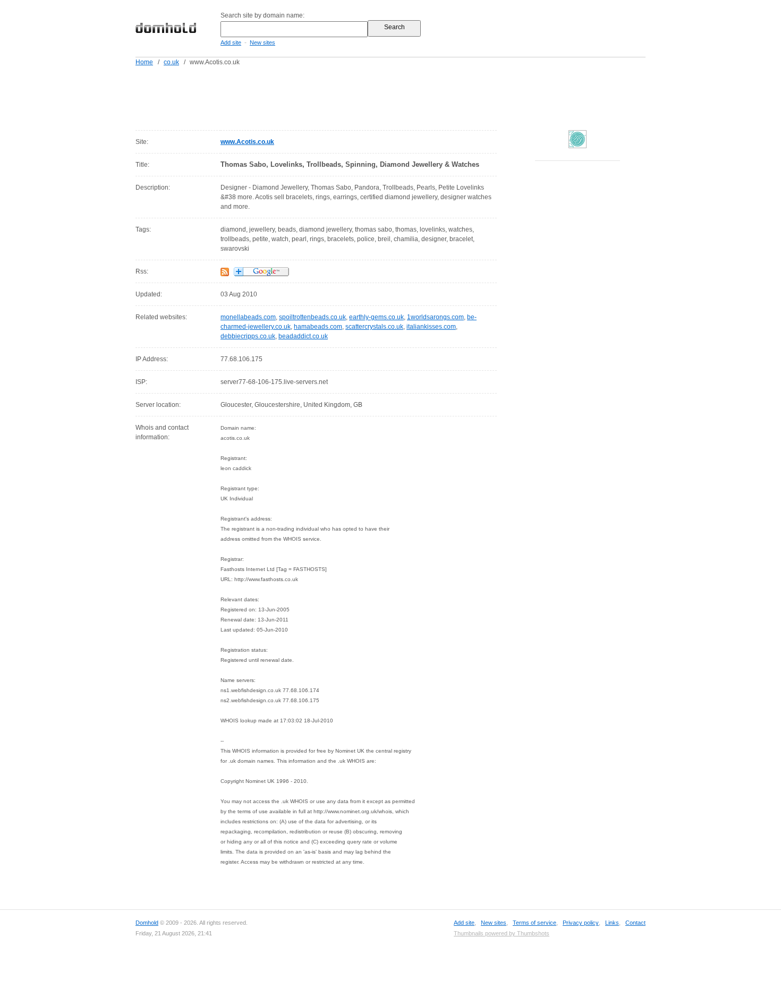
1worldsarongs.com (435, 317)
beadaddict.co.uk (303, 336)
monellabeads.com (248, 317)
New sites (262, 42)
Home (144, 62)
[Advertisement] (410, 96)
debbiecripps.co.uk (247, 336)
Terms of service (534, 922)
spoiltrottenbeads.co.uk (312, 317)
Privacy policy (581, 922)
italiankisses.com (431, 326)
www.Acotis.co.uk (247, 142)
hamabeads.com (318, 326)
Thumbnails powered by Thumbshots (501, 933)
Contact (635, 922)
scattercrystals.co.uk (374, 326)
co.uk (171, 62)
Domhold (146, 922)
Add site (230, 42)
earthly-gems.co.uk (376, 317)
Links (612, 922)
